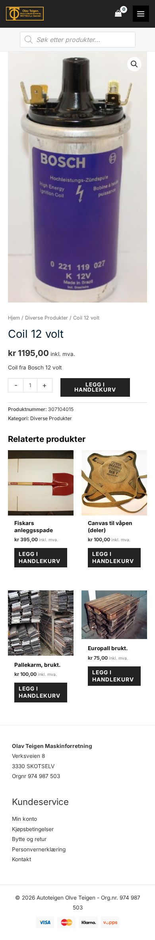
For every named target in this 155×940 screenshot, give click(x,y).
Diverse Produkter (46, 318)
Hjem (14, 318)
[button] (134, 64)
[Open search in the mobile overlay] (78, 40)
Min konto (24, 819)
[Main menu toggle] (141, 14)
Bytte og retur (29, 839)
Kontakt (21, 859)
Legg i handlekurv (95, 387)
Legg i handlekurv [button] (39, 557)
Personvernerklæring (39, 849)
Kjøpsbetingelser (33, 829)
